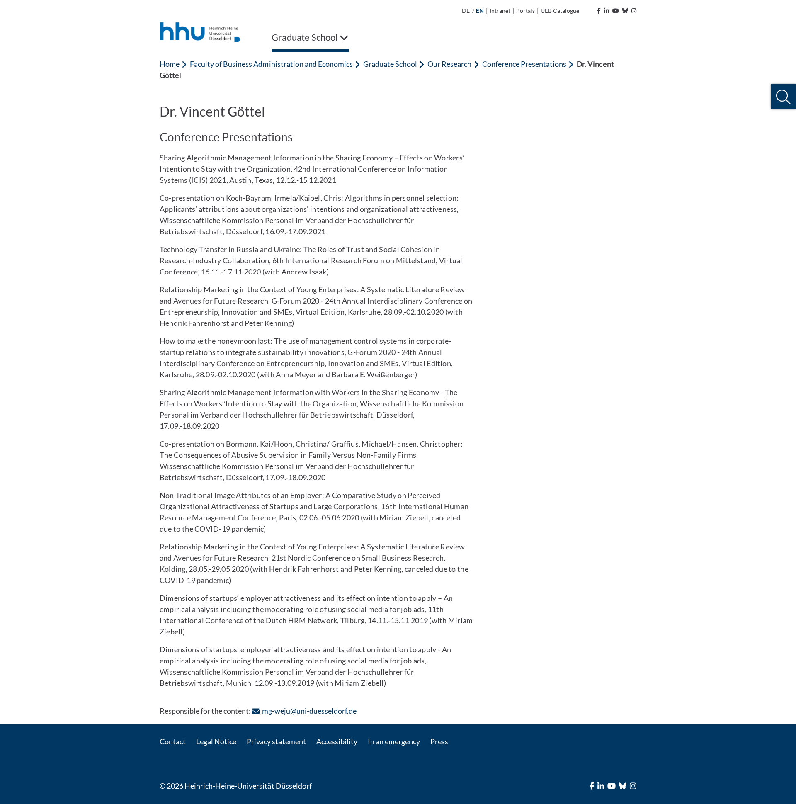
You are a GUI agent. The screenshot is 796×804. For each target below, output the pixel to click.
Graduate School (390, 63)
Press (439, 741)
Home (170, 63)
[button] (783, 96)
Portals (525, 10)
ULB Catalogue (560, 10)
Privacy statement (276, 741)
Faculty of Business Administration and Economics (271, 63)
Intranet (500, 10)
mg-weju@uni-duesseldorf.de (309, 710)
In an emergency (394, 741)
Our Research (449, 63)
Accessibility (336, 741)
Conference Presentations (524, 63)
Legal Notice (216, 741)
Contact (173, 741)
